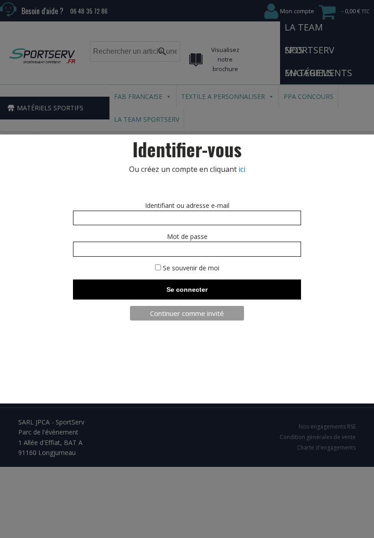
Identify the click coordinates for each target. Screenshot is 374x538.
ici (242, 169)
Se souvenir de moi (190, 268)
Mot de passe (187, 236)
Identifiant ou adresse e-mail (187, 205)
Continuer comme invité (187, 313)
